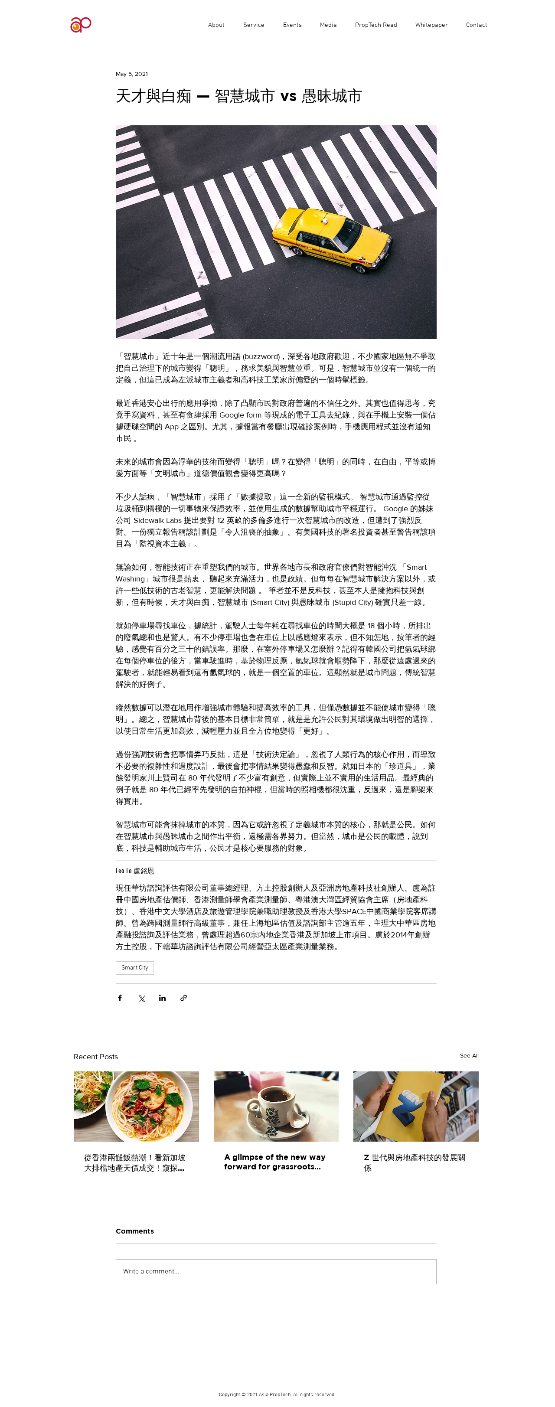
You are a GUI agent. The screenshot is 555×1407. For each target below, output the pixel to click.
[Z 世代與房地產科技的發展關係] (416, 1106)
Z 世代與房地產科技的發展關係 (414, 1162)
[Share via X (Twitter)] (141, 998)
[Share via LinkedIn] (162, 998)
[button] (254, 25)
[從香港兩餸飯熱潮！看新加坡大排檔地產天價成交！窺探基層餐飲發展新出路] (136, 1106)
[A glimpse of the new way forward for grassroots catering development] (276, 1106)
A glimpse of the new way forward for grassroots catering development (275, 1162)
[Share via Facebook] (120, 998)
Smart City (134, 968)
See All (469, 1055)
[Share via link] (184, 998)
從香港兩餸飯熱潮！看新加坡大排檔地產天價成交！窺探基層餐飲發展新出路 (135, 1163)
